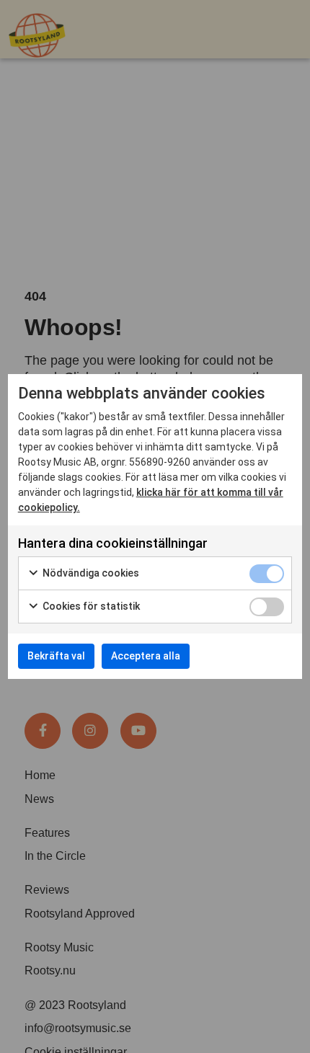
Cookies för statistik (90, 606)
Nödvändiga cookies (89, 573)
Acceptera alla (145, 656)
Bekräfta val (56, 656)
